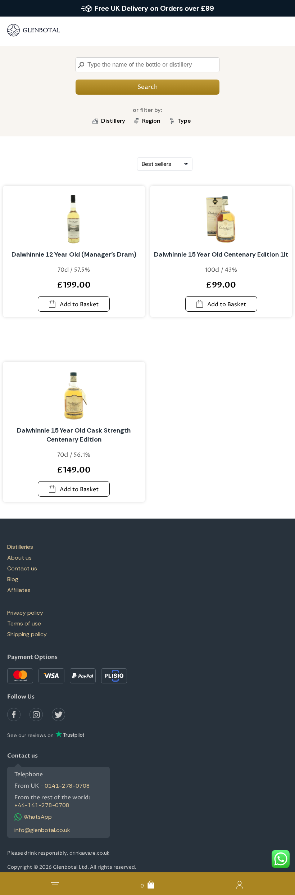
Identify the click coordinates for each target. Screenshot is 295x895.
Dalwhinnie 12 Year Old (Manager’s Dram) (74, 254)
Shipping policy (27, 634)
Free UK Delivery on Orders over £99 (154, 8)
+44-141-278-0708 (41, 805)
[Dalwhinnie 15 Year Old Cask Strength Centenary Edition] (73, 394)
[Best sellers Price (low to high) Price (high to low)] (164, 164)
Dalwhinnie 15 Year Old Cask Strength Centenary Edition (74, 435)
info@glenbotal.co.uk (42, 830)
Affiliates (19, 590)
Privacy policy (25, 612)
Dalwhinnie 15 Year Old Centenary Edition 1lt (221, 254)
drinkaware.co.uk (89, 853)
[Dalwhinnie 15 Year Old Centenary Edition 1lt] (221, 218)
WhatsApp (37, 817)
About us (19, 557)
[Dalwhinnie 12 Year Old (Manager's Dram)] (73, 218)
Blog (12, 579)
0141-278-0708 (67, 786)
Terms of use (24, 623)
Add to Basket (79, 304)
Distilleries (20, 547)
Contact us (22, 568)
